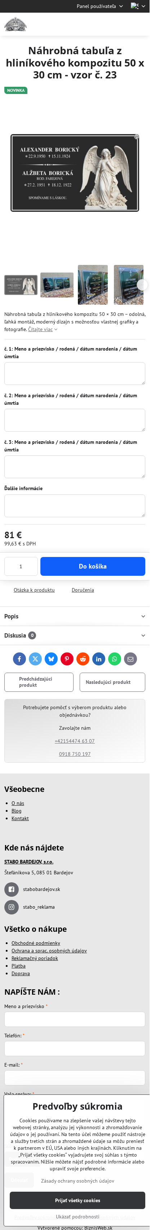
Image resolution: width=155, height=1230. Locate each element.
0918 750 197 (75, 754)
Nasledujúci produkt (108, 682)
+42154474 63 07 (75, 741)
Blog (17, 810)
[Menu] (141, 24)
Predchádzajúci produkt (35, 682)
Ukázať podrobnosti (77, 1216)
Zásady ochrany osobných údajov (77, 1181)
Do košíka (93, 566)
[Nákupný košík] (123, 24)
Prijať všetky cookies (77, 1200)
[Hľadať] (106, 24)
